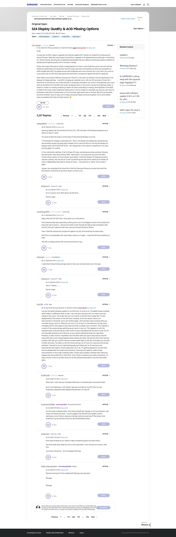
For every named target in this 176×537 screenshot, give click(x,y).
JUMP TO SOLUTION (128, 19)
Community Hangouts (82, 4)
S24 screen (76, 36)
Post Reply (103, 507)
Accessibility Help (34, 533)
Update (123, 55)
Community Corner (59, 4)
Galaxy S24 (85, 16)
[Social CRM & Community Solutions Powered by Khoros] (146, 524)
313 (90, 116)
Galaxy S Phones (73, 16)
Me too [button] (42, 103)
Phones (61, 16)
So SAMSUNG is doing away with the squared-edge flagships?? (130, 79)
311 (80, 116)
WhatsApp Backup (128, 66)
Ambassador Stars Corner (99, 4)
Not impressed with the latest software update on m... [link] (53, 19)
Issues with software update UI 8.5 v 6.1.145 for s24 (129, 96)
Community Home (45, 4)
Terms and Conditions (54, 533)
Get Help (70, 4)
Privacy (71, 533)
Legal (82, 533)
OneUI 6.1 (56, 36)
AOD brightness (44, 36)
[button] (111, 45)
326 (98, 116)
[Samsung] (32, 5)
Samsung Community (39, 16)
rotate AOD (65, 36)
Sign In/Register (136, 4)
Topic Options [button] (138, 29)
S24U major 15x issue (129, 110)
